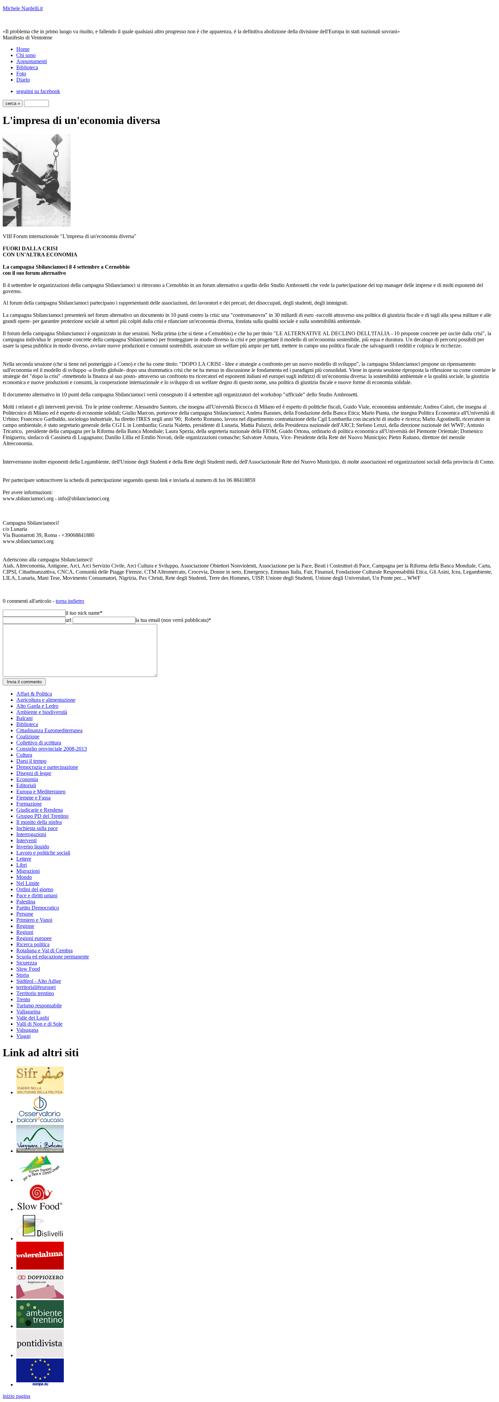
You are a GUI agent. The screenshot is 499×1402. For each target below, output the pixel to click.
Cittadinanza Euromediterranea (49, 730)
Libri (21, 865)
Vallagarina (28, 1011)
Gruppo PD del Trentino (42, 816)
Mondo (24, 877)
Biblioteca (27, 67)
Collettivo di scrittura (38, 742)
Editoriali (26, 785)
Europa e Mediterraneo (41, 791)
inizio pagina (16, 1396)
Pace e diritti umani (36, 895)
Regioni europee (34, 938)
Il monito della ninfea (39, 822)
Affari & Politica (34, 694)
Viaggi (23, 1036)
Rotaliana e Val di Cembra (44, 950)
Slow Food (28, 969)
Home (23, 49)
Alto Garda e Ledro (37, 706)
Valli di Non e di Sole (39, 1024)
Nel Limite (27, 883)
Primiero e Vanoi (34, 920)
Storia (22, 975)
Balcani (24, 718)
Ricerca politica (33, 944)
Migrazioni (28, 871)
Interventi (26, 840)
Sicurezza (26, 963)
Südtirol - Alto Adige (38, 981)
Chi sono (26, 55)
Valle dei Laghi (32, 1018)
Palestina (25, 901)
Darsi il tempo (31, 761)
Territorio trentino (35, 993)
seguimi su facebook (38, 91)
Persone (24, 914)
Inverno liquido (32, 846)
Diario (23, 80)
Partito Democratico (37, 908)
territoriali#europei (36, 987)
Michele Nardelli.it (23, 8)
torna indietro (70, 601)
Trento (23, 999)
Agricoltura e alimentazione (45, 700)
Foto (21, 73)
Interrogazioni (31, 834)
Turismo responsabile (39, 1005)
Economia (27, 779)
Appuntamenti (31, 61)
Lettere (23, 859)
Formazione (29, 804)
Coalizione (27, 736)
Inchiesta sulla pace (37, 828)
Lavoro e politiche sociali (43, 853)
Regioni (24, 932)
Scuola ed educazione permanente (52, 956)
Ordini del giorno (34, 889)
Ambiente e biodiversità (41, 712)
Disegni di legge (33, 773)
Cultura (24, 755)
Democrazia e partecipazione (47, 767)
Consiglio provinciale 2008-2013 (51, 749)
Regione (25, 926)
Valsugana (27, 1030)
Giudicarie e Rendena (39, 810)
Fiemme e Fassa (33, 798)
